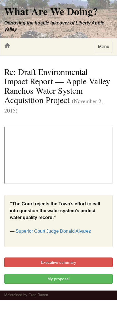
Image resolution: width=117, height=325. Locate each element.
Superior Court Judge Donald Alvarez (53, 231)
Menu (103, 46)
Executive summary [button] (58, 262)
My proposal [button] (58, 279)
